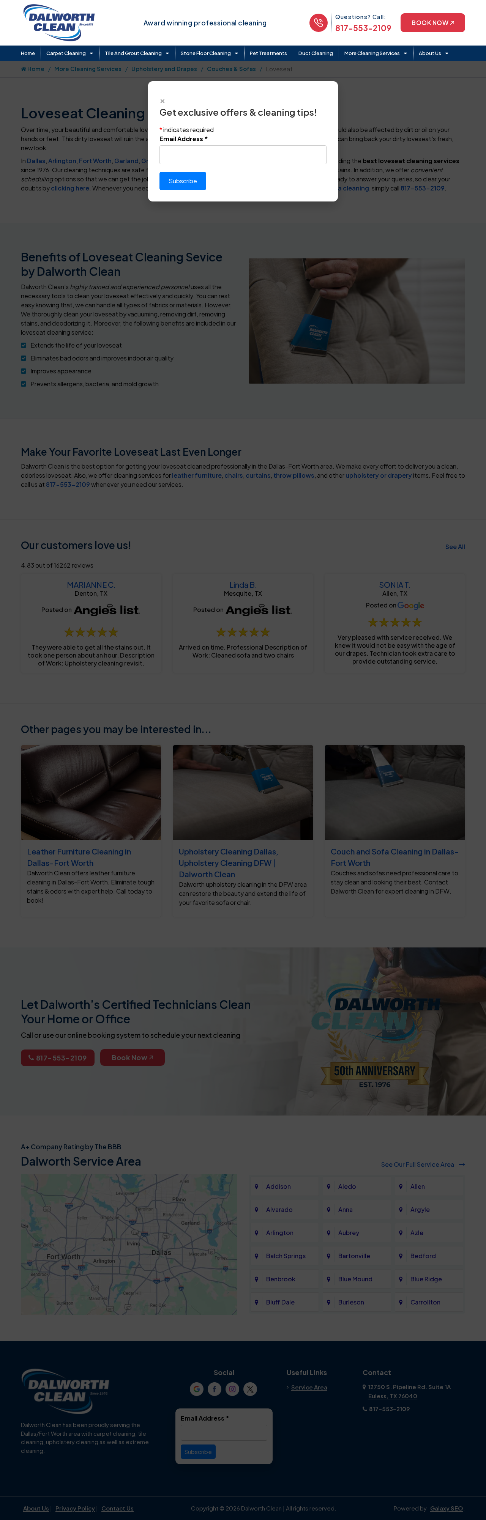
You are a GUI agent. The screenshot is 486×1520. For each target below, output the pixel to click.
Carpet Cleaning (66, 53)
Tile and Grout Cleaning (133, 53)
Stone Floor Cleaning (206, 53)
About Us (430, 53)
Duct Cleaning (315, 53)
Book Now (430, 23)
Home (28, 53)
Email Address (183, 139)
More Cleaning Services (372, 53)
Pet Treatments (268, 53)
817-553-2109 (363, 28)
